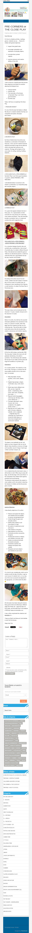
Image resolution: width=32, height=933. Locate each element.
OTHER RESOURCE (7, 871)
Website (8, 667)
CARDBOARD (16, 728)
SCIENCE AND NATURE (8, 880)
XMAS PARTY (19, 765)
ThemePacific (24, 931)
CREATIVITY (14, 733)
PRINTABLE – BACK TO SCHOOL (10, 787)
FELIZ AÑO (7, 735)
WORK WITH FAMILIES (10, 765)
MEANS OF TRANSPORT (15, 745)
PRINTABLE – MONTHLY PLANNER (11, 778)
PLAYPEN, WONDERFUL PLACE (10, 874)
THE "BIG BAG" (6, 899)
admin (10, 33)
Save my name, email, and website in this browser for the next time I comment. (16, 670)
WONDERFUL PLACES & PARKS (11, 763)
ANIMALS (22, 720)
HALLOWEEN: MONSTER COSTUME (11, 781)
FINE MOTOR (14, 735)
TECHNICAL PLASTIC (8, 896)
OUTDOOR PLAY (17, 750)
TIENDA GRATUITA (7, 905)
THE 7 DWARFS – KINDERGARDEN (11, 902)
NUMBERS (5, 868)
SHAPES (18, 753)
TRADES (18, 760)
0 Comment (23, 33)
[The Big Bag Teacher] (16, 11)
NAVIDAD (24, 748)
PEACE (24, 750)
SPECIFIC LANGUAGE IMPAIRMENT (12, 755)
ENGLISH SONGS (22, 733)
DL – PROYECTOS (7, 821)
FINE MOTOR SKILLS (9, 738)
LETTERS (5, 849)
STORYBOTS (7, 758)
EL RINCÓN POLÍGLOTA (8, 827)
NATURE (18, 748)
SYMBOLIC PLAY (21, 758)
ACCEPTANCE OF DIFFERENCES (11, 720)
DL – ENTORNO (6, 815)
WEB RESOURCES (7, 911)
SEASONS (5, 883)
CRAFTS (5, 809)
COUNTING (7, 733)
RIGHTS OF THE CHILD (10, 753)
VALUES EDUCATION (8, 908)
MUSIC (13, 748)
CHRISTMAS (16, 730)
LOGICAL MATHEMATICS (9, 855)
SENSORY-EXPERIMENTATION (10, 886)
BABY (20, 723)
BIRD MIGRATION (16, 725)
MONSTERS (7, 748)
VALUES (23, 760)
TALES (6, 760)
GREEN (16, 740)
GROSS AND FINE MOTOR (9, 834)
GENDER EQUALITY (9, 740)
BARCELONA (7, 725)
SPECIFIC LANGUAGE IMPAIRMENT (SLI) (12, 889)
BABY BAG (5, 803)
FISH (16, 738)
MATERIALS (5, 858)
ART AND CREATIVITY (8, 796)
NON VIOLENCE (8, 750)
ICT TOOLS (5, 840)
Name (7, 654)
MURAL (5, 861)
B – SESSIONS (6, 799)
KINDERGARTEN (22, 743)
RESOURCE (5, 877)
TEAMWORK (12, 760)
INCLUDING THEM (7, 843)
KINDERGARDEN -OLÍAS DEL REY (10, 846)
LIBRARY (7, 745)
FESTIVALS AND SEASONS (9, 830)
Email (7, 661)
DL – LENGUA (6, 818)
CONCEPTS (22, 730)
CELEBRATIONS (8, 730)
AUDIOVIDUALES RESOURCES (11, 723)
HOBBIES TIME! (6, 837)
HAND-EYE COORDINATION (11, 743)
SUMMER (14, 758)
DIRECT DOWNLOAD (8, 812)
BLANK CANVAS (8, 728)
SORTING (24, 753)
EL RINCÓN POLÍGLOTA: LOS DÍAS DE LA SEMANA (14, 775)
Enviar (23, 701)
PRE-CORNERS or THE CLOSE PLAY (11, 784)
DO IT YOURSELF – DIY (8, 824)
